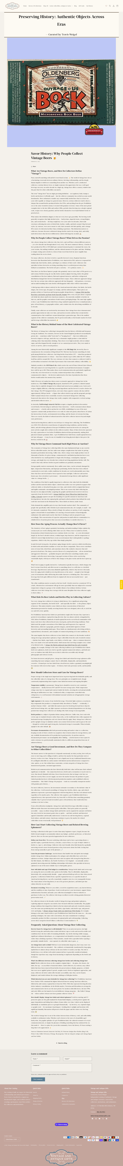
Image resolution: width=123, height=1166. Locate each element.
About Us (35, 1095)
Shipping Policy (37, 1098)
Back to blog (62, 1043)
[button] (57, 6)
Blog (63, 1098)
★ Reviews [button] (121, 584)
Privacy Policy (37, 1104)
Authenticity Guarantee (68, 1104)
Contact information (70, 1145)
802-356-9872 (101, 1112)
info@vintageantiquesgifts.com (100, 1116)
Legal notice (79, 1145)
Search (35, 1092)
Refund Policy (66, 1092)
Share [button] (34, 166)
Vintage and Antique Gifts (14, 1145)
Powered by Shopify (24, 1145)
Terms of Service (38, 1101)
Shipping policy (60, 1145)
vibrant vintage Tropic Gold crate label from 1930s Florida (61, 911)
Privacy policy (42, 1145)
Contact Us (65, 1095)
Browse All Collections (68, 1101)
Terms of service (51, 1145)
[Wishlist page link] (106, 6)
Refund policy (34, 1145)
